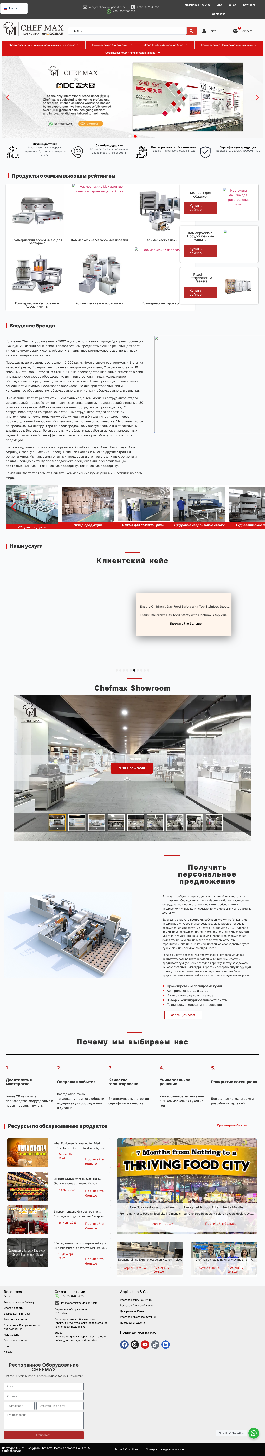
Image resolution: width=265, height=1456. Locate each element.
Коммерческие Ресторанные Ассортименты (37, 304)
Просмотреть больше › (232, 1125)
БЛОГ (219, 4)
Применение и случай (196, 4)
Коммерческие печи (161, 240)
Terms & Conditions (126, 1449)
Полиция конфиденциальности (165, 1449)
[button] (8, 97)
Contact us (218, 13)
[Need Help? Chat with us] (253, 1433)
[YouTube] (145, 1344)
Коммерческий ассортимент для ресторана (37, 241)
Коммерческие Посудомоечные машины (200, 236)
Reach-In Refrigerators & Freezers (200, 278)
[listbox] (14, 8)
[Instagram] (135, 1344)
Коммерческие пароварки (162, 303)
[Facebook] (124, 1344)
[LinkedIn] (165, 1344)
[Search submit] (191, 31)
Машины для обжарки (200, 194)
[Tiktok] (155, 1344)
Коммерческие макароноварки (99, 303)
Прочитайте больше (184, 623)
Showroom (248, 4)
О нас (232, 4)
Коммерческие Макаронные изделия (99, 240)
